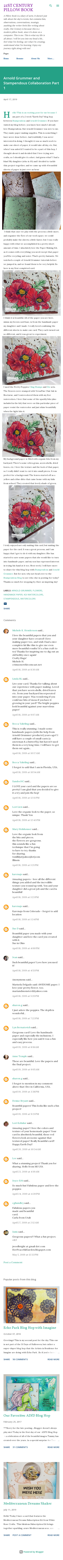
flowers (37, 590)
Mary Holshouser (22, 829)
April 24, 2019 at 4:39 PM (26, 1193)
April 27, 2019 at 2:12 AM (25, 1222)
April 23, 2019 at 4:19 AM (25, 1171)
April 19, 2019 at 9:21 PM (25, 1114)
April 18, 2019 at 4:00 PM (25, 948)
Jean (14, 957)
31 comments (20, 1447)
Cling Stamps (35, 387)
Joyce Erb (17, 1180)
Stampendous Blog (13, 578)
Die (48, 387)
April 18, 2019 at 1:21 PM (25, 865)
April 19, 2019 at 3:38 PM (25, 1091)
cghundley (18, 1202)
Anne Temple (19, 1056)
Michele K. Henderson (24, 630)
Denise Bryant (20, 1100)
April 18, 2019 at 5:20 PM (25, 996)
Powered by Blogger (33, 1551)
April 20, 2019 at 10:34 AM (26, 1149)
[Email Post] (5, 604)
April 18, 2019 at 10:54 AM (26, 772)
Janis (15, 1231)
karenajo (17, 874)
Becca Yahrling (20, 723)
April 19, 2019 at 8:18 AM (25, 1047)
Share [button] (7, 608)
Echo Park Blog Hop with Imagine (30, 1327)
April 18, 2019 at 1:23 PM (25, 897)
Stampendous (19, 120)
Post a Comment (13, 1262)
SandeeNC (18, 781)
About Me (35, 58)
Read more (53, 1359)
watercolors (28, 598)
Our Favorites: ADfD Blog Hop (27, 1415)
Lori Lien (17, 806)
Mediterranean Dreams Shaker (28, 1503)
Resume (19, 58)
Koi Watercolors (33, 594)
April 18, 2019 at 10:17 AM (26, 753)
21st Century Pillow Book (18, 8)
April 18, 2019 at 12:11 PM (25, 797)
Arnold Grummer (38, 120)
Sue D (15, 928)
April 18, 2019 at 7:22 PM (25, 1018)
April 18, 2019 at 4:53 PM (25, 970)
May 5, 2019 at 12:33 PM (25, 1254)
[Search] (50, 5)
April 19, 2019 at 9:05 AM (25, 1069)
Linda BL (17, 678)
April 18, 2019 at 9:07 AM (25, 714)
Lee (14, 1158)
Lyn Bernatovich (21, 1027)
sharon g (17, 1005)
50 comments (20, 1359)
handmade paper (13, 594)
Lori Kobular (19, 1123)
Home (6, 58)
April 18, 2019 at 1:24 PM (25, 919)
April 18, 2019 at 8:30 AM (25, 669)
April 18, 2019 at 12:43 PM (26, 820)
